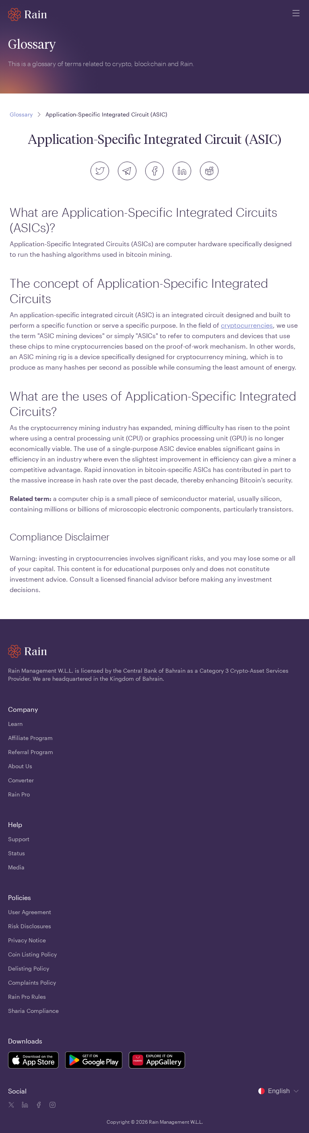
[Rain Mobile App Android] (93, 1061)
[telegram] (127, 171)
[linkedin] (182, 171)
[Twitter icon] (11, 1106)
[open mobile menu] (296, 14)
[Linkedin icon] (24, 1106)
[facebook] (154, 171)
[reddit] (209, 171)
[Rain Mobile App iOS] (33, 1061)
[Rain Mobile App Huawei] (157, 1061)
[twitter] (99, 171)
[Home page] (27, 14)
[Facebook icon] (38, 1106)
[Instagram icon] (51, 1106)
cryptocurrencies (247, 325)
